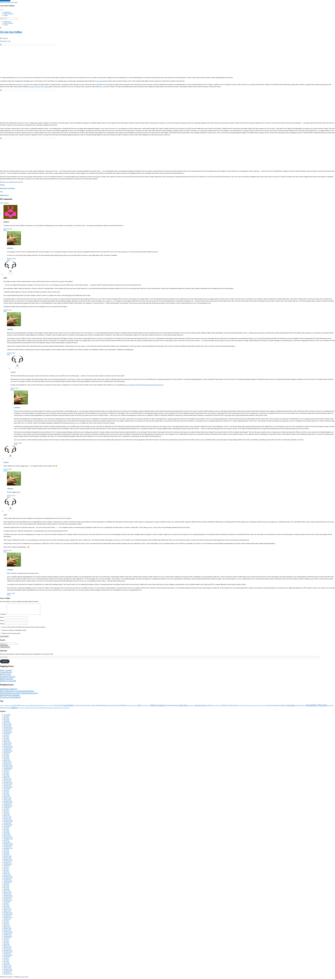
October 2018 (7, 846)
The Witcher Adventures (58, 707)
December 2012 (7, 950)
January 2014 (7, 930)
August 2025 (7, 733)
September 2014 (7, 917)
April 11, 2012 (14, 388)
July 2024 (6, 754)
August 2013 (7, 937)
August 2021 (7, 807)
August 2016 (7, 882)
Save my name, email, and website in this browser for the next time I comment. (23, 627)
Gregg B (12, 372)
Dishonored (99, 705)
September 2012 (7, 955)
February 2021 (7, 816)
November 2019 (7, 837)
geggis (5, 514)
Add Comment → (5, 202)
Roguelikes (291, 705)
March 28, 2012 (7, 228)
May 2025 (6, 738)
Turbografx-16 (66, 707)
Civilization (31, 86)
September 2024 (7, 751)
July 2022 (6, 790)
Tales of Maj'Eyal (21, 707)
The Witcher (50, 707)
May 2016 (6, 887)
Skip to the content (5, 0)
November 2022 (7, 784)
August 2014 (7, 919)
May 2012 (6, 961)
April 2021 (6, 813)
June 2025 (6, 736)
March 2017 (6, 873)
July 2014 (6, 920)
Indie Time (183, 705)
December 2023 (7, 765)
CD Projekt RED (57, 705)
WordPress (10, 977)
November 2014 (7, 914)
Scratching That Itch (7, 676)
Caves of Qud (49, 705)
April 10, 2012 (7, 310)
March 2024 (6, 760)
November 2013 (7, 933)
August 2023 (7, 769)
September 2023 (7, 768)
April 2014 (6, 925)
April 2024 (6, 758)
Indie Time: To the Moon (7, 188)
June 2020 (6, 829)
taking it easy (74, 423)
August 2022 (7, 788)
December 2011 (7, 969)
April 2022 (6, 795)
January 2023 (7, 780)
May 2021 (6, 812)
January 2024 (7, 763)
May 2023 (6, 774)
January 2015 (7, 911)
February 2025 (7, 743)
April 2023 (6, 776)
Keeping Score (5, 674)
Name (2, 617)
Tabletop (14, 707)
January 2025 (7, 744)
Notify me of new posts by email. (11, 633)
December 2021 (7, 801)
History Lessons (6, 670)
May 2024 (6, 757)
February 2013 (7, 947)
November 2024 (7, 747)
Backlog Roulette (6, 679)
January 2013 (7, 948)
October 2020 (7, 823)
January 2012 (7, 967)
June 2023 (6, 773)
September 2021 (7, 805)
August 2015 (7, 901)
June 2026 (6, 718)
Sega (328, 705)
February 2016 (7, 892)
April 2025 (6, 740)
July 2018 (6, 849)
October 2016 (7, 879)
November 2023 (7, 766)
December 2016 (7, 876)
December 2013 (7, 931)
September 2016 (7, 881)
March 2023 (6, 777)
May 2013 (6, 942)
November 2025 (7, 729)
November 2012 (7, 952)
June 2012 (6, 959)
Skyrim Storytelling (11, 31)
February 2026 (7, 724)
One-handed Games (232, 705)
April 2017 (6, 871)
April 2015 (6, 906)
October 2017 (7, 862)
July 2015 (6, 903)
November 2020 (7, 821)
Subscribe (4, 661)
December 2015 (7, 895)
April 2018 (6, 854)
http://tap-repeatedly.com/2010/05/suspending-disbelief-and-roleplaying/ (144, 385)
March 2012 (6, 964)
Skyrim (17, 77)
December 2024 (7, 746)
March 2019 (6, 842)
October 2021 (7, 804)
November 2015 (7, 897)
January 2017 (7, 875)
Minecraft (37, 86)
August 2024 (7, 752)
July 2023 (6, 771)
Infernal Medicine (191, 705)
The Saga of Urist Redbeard (10, 697)
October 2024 (7, 749)
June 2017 (6, 868)
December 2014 (7, 912)
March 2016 (6, 890)
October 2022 (7, 785)
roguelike (45, 86)
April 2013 (6, 944)
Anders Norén (24, 977)
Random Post (7, 12)
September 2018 (7, 848)
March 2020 (6, 834)
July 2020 (6, 827)
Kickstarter (209, 705)
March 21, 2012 (6, 41)
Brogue (44, 705)
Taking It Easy (4, 195)
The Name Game (29, 707)
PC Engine (241, 705)
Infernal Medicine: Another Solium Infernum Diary (19, 693)
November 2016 (7, 878)
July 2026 (6, 716)
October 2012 (7, 953)
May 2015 (6, 904)
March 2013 (6, 945)
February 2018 (7, 856)
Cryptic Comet (79, 705)
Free (139, 705)
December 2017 (7, 859)
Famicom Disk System (132, 705)
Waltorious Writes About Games (9, 2)
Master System (219, 705)
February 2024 (7, 762)
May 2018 (6, 853)
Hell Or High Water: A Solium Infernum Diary (17, 691)
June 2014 (6, 922)
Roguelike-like (269, 705)
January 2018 (7, 857)
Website (2, 623)
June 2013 (6, 941)
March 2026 (6, 722)
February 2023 (7, 779)
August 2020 (7, 826)
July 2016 (6, 884)
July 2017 (6, 867)
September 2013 (7, 936)
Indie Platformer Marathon (10, 695)
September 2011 (7, 974)
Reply (5, 230)
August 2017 (7, 865)
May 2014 (6, 923)
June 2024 (6, 755)
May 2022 (6, 793)
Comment (3, 614)
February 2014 (7, 928)
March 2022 (6, 796)
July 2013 (6, 939)
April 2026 (6, 721)
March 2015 (6, 908)
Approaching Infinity (7, 705)
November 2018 (7, 845)
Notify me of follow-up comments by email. (14, 630)
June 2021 (6, 810)
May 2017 (6, 870)
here (100, 86)
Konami (214, 705)
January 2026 (7, 725)
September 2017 (7, 864)
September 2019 (7, 838)
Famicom (123, 705)
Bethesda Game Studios (6, 182)
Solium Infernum (5, 708)
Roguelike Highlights (280, 705)
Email (2, 620)
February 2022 (7, 798)
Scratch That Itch (8, 13)
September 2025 (7, 732)
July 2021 (6, 809)
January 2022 (7, 799)
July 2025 (6, 735)
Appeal (1, 705)
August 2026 (7, 714)
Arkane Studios (16, 705)
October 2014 (7, 915)
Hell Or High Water (145, 705)
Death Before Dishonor (8, 689)
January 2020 (7, 835)
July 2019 (6, 840)
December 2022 (7, 782)
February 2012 (7, 966)
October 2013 (7, 934)
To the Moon (98, 81)
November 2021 (7, 802)
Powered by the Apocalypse (249, 705)
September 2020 (7, 824)
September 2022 (7, 787)
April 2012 (6, 963)
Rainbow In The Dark (8, 681)
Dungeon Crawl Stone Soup (111, 705)
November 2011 (7, 970)
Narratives (16, 182)
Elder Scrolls (22, 84)
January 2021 (7, 818)
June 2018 (6, 851)
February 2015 (7, 909)
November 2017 (7, 860)
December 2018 (7, 843)
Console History (6, 672)
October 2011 (7, 972)
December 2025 (7, 727)
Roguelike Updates (300, 705)
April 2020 (6, 832)
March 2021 (6, 815)
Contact (5, 15)
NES (224, 705)
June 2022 (6, 791)
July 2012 (6, 958)
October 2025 (7, 730)
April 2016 (6, 889)
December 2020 (7, 820)
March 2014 (6, 926)
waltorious (5, 38)
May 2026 (6, 719)
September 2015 (7, 900)
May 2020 (6, 831)
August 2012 (7, 956)
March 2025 (6, 741)
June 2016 (6, 886)
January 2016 (7, 893)
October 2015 (7, 898)
